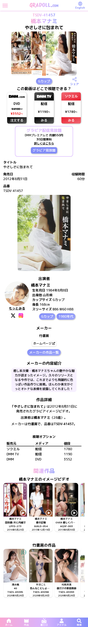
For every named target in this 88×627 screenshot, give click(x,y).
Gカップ (44, 81)
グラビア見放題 (44, 150)
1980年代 (66, 316)
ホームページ (42, 343)
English (80, 7)
